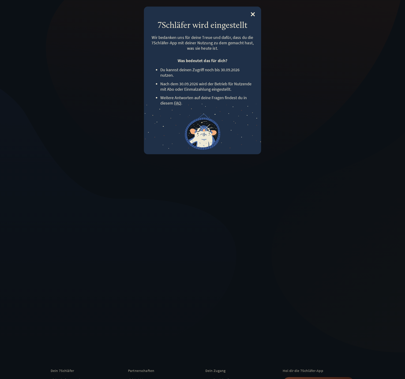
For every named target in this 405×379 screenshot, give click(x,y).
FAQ (177, 103)
